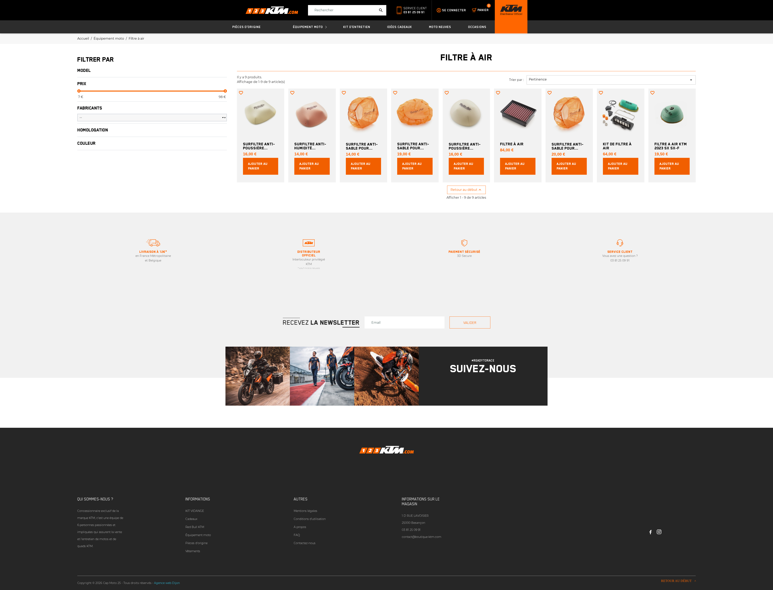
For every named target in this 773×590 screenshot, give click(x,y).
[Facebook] (488, 387)
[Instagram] (478, 387)
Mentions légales (305, 511)
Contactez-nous (304, 543)
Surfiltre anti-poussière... (259, 146)
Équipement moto (198, 535)
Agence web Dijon (167, 583)
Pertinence (611, 79)
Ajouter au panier (258, 166)
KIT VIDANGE (194, 511)
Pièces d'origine (196, 543)
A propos (300, 527)
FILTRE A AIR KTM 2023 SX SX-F (670, 146)
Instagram (659, 530)
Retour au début (466, 189)
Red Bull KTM (194, 527)
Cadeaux (191, 519)
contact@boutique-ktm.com (421, 537)
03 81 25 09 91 (414, 12)
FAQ (297, 535)
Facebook (650, 530)
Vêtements (192, 551)
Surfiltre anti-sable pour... (362, 146)
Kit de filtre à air (617, 146)
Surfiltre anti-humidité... (310, 146)
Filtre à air (512, 144)
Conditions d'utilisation (310, 519)
